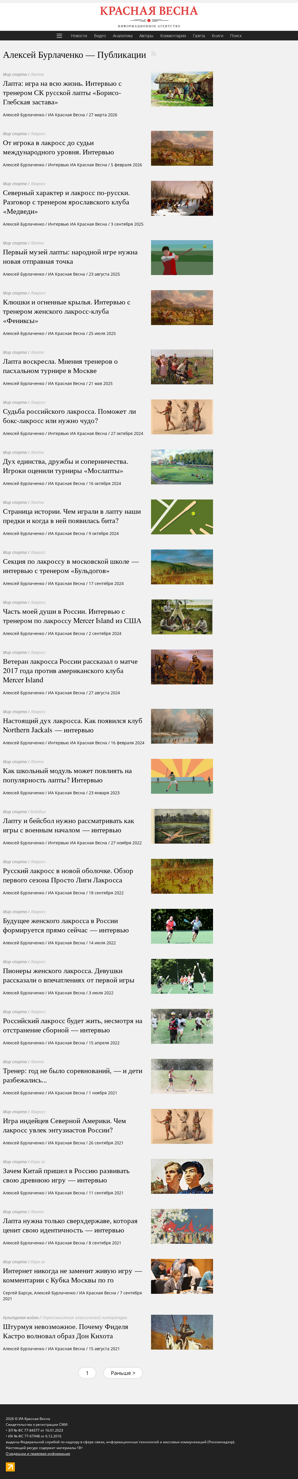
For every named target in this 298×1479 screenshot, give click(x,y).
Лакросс (38, 133)
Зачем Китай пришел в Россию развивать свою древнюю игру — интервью (66, 1174)
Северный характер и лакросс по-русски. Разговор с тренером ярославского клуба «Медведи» (66, 201)
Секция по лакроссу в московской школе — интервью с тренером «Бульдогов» (71, 565)
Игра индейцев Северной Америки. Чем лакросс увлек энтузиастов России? (64, 1124)
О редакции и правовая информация (38, 1453)
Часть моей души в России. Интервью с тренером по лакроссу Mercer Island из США (72, 615)
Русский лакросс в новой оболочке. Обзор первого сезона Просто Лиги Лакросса (68, 874)
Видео (100, 35)
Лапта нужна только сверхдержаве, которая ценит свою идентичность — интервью (70, 1224)
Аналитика (122, 35)
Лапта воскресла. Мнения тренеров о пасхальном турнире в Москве (60, 365)
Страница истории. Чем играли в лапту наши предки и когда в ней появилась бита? (72, 515)
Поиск (236, 35)
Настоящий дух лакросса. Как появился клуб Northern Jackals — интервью (72, 724)
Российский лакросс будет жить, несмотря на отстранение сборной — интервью (72, 1024)
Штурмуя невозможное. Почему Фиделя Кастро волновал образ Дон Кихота (65, 1330)
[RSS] (153, 53)
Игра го (38, 1161)
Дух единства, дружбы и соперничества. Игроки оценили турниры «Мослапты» (65, 465)
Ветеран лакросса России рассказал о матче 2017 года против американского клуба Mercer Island (70, 670)
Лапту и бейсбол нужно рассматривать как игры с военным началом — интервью (68, 824)
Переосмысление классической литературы (84, 1317)
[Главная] (149, 17)
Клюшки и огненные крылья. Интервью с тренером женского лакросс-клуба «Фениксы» (66, 311)
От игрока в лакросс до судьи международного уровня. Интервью (58, 146)
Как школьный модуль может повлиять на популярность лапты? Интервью (67, 774)
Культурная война (20, 1317)
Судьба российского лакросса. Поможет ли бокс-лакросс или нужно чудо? (69, 415)
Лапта (37, 74)
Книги (217, 35)
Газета (199, 35)
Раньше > (123, 1372)
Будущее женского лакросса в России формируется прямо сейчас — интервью (66, 924)
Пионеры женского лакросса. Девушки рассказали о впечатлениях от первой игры (68, 974)
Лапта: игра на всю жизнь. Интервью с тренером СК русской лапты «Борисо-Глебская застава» (62, 92)
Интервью (58, 164)
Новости (79, 35)
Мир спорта (15, 74)
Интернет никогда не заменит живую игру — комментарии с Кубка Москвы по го (72, 1274)
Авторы (146, 35)
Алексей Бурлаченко (23, 114)
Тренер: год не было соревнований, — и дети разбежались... (72, 1074)
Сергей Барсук (17, 1293)
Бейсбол (38, 811)
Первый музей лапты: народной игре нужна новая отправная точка (70, 256)
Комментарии (173, 35)
